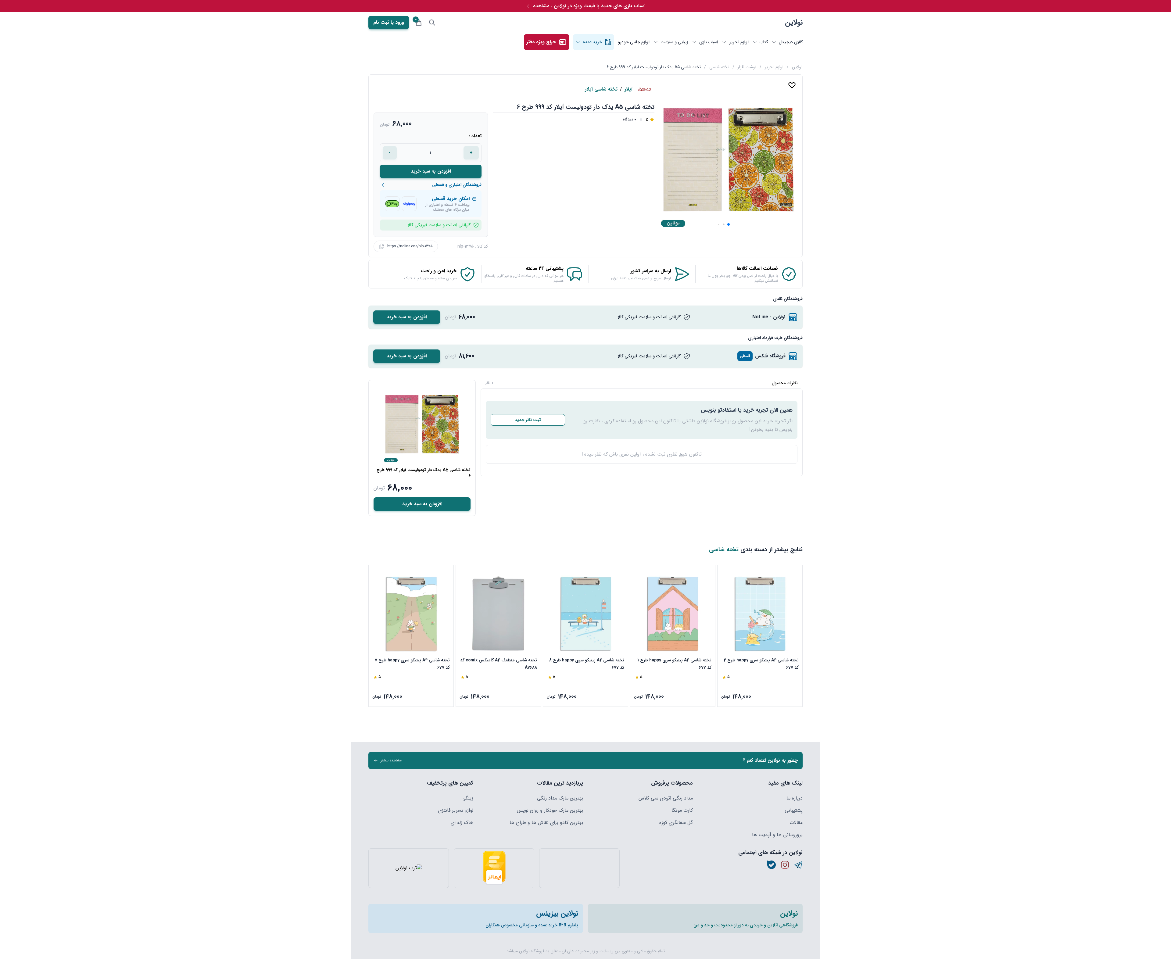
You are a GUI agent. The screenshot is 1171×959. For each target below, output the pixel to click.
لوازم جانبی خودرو (634, 42)
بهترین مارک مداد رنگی (560, 798)
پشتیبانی (794, 810)
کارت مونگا (682, 810)
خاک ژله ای (462, 822)
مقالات (796, 822)
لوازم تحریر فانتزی (455, 810)
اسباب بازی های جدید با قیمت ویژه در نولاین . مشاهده (589, 6)
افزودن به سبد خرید (431, 171)
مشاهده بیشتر (391, 760)
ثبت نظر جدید (528, 420)
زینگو (468, 798)
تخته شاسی (719, 67)
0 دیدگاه (629, 119)
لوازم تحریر (774, 67)
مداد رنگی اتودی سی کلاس (666, 798)
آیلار (628, 89)
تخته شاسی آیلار (601, 89)
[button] (728, 224)
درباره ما (794, 798)
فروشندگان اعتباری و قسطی (457, 185)
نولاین (794, 22)
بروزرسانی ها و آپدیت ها (777, 835)
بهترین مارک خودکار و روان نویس (550, 810)
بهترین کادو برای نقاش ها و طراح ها (546, 822)
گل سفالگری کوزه (676, 822)
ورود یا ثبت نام (388, 22)
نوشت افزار (747, 67)
